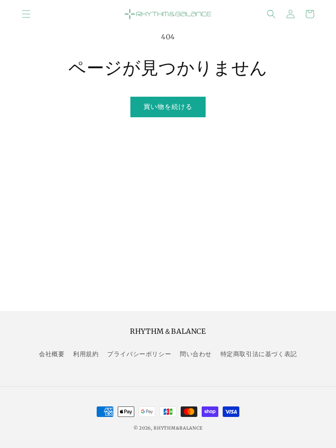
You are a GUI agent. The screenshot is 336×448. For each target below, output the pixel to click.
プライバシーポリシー (139, 354)
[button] (26, 14)
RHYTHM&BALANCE (178, 428)
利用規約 (85, 354)
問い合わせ (196, 354)
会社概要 (51, 354)
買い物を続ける (168, 106)
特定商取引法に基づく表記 (258, 354)
